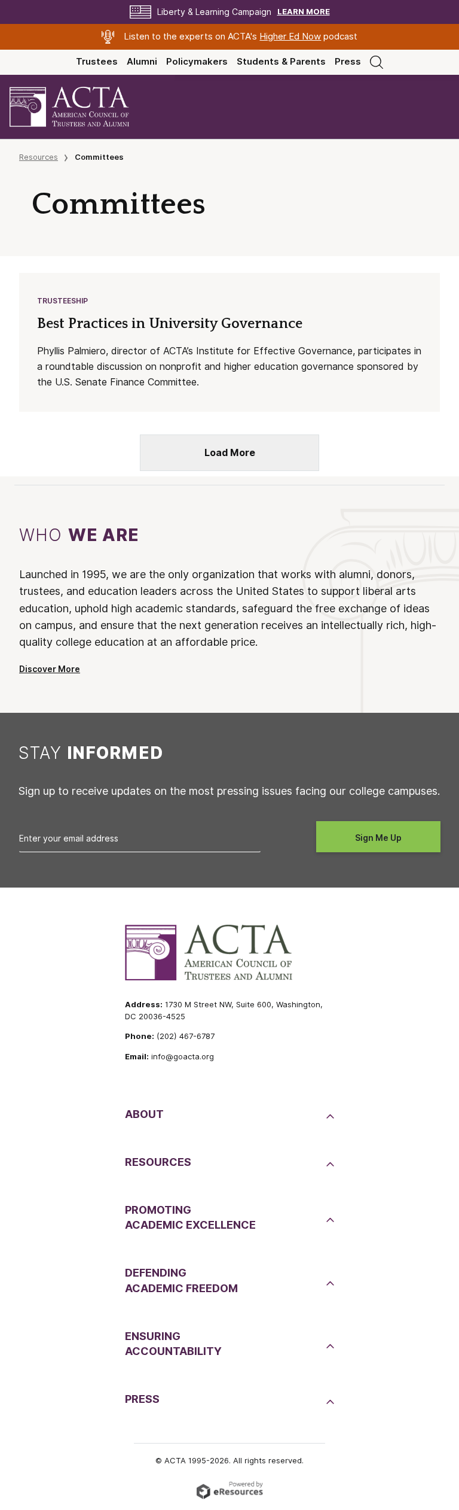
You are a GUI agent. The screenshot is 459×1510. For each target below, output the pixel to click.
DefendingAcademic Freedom (181, 1280)
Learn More (303, 11)
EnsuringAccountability (173, 1343)
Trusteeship (62, 300)
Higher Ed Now (290, 36)
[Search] (376, 61)
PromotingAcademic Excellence (190, 1217)
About (144, 1114)
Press (348, 61)
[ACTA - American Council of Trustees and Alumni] (79, 107)
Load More (229, 452)
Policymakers (197, 61)
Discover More (49, 669)
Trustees (97, 61)
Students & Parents (281, 61)
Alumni (142, 61)
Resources (38, 157)
